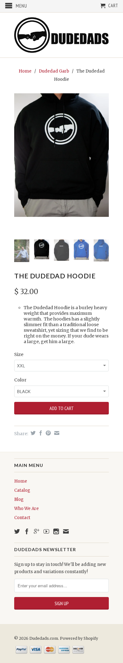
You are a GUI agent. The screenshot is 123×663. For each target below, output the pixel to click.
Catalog (22, 490)
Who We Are (26, 508)
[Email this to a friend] (56, 433)
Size (18, 354)
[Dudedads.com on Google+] (36, 531)
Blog (19, 499)
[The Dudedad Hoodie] (61, 155)
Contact (22, 517)
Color (20, 380)
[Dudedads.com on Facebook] (27, 531)
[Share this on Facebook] (40, 433)
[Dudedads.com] (61, 35)
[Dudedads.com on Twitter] (17, 531)
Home (20, 481)
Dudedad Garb (54, 71)
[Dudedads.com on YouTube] (46, 531)
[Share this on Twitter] (32, 433)
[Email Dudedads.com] (66, 531)
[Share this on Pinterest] (47, 433)
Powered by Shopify (79, 638)
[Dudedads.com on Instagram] (56, 531)
